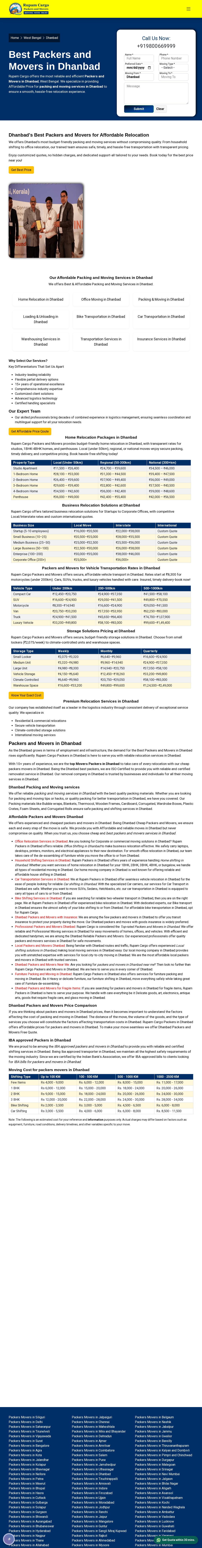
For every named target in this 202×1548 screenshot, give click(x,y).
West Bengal (32, 38)
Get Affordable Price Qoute (30, 431)
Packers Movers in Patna (26, 1479)
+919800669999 (156, 46)
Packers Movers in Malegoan (155, 1464)
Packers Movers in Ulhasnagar (93, 1469)
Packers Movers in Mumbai (154, 1545)
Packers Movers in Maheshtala (93, 1427)
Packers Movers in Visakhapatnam (159, 1498)
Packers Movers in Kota (25, 1455)
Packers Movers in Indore (90, 1488)
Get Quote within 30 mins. (178, 1539)
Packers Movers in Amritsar (91, 1446)
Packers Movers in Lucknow (154, 1521)
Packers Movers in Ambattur (154, 1512)
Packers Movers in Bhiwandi (28, 1517)
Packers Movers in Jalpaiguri (92, 1417)
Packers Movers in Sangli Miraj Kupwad (99, 1531)
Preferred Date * (133, 64)
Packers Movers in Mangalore (92, 1521)
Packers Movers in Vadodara (155, 1517)
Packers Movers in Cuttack (27, 1498)
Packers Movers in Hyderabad (29, 1531)
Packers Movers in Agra (25, 1450)
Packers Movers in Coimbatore (93, 1450)
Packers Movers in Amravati (91, 1483)
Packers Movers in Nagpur (27, 1536)
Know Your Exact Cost (26, 695)
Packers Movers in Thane (26, 1540)
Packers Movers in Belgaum (154, 1417)
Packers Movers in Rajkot (89, 1536)
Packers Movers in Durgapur (154, 1460)
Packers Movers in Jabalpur (154, 1427)
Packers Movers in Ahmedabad (93, 1540)
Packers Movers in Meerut (27, 1483)
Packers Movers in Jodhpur (91, 1507)
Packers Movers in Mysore (90, 1545)
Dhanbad (25, 750)
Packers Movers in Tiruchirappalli (95, 1479)
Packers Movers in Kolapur (27, 1464)
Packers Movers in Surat (26, 1441)
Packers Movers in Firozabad (92, 1493)
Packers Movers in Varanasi (154, 1536)
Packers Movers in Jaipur (89, 1517)
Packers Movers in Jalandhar (29, 1460)
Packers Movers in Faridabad (155, 1531)
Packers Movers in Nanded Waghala (160, 1507)
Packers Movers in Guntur (89, 1526)
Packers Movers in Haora (26, 1493)
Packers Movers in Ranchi (90, 1512)
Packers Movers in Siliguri (27, 1417)
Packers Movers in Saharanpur (30, 1427)
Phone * (164, 54)
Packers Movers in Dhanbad (91, 1474)
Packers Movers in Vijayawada (30, 1436)
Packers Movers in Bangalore (29, 1446)
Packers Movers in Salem (89, 1455)
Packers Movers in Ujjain (89, 1498)
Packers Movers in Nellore (27, 1474)
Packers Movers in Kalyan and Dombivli (162, 1450)
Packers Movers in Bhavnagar (29, 1469)
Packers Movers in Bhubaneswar (31, 1526)
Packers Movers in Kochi (152, 1502)
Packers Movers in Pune (89, 1460)
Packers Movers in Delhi (26, 1422)
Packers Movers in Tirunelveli (29, 1431)
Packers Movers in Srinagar (154, 1469)
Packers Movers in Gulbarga (28, 1502)
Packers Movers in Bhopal (27, 1488)
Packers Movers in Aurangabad (30, 1521)
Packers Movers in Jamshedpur (94, 1464)
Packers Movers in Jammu (153, 1431)
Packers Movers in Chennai (90, 1422)
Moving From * (133, 73)
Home (15, 38)
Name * (129, 54)
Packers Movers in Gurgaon (28, 1512)
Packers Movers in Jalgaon (154, 1479)
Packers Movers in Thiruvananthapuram (162, 1446)
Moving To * (166, 73)
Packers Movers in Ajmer (89, 1441)
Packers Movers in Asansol (154, 1493)
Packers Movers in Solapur (27, 1507)
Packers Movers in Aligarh (153, 1488)
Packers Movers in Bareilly (153, 1441)
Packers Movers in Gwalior (153, 1436)
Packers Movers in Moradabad (93, 1502)
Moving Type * (167, 64)
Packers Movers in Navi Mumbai (157, 1474)
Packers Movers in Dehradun (92, 1436)
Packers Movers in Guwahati (154, 1526)
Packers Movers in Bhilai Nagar (156, 1483)
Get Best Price (21, 170)
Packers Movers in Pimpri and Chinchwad (163, 1455)
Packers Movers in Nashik (153, 1422)
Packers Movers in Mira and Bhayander (99, 1431)
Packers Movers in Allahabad (29, 1545)
